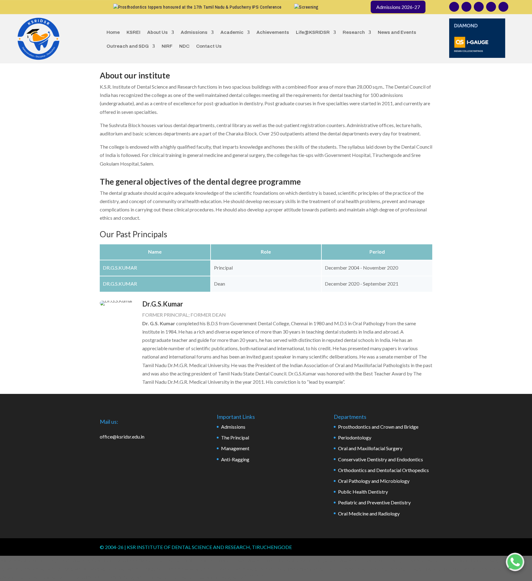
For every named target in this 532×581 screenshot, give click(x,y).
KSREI (133, 32)
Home (113, 32)
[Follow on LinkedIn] (479, 7)
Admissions (194, 32)
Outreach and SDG (128, 46)
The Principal (235, 437)
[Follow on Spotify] (503, 7)
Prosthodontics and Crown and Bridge (378, 427)
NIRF (167, 46)
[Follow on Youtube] (491, 7)
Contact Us (209, 46)
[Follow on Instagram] (454, 7)
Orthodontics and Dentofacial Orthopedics (383, 470)
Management (235, 448)
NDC (184, 46)
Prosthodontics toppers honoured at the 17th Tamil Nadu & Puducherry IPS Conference (189, 7)
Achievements (272, 32)
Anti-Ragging (235, 459)
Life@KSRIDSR (313, 32)
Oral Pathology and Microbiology (373, 481)
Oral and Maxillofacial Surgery (370, 448)
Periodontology (354, 437)
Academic (232, 32)
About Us (157, 32)
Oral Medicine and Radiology (369, 513)
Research (354, 32)
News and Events (397, 32)
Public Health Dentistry (363, 492)
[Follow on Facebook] (466, 7)
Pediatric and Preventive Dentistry (374, 502)
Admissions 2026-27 (398, 7)
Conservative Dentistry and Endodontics (380, 459)
